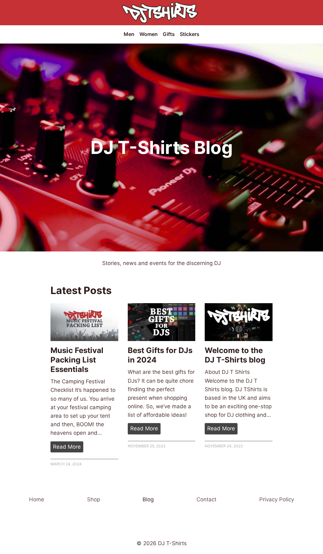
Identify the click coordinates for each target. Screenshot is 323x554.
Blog (148, 499)
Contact (206, 499)
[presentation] (84, 322)
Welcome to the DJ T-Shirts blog (235, 355)
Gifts (169, 34)
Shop (93, 499)
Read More (68, 447)
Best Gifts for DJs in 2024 (160, 355)
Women (148, 34)
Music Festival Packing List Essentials (76, 360)
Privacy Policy (276, 499)
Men (129, 34)
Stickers (189, 34)
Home (36, 499)
